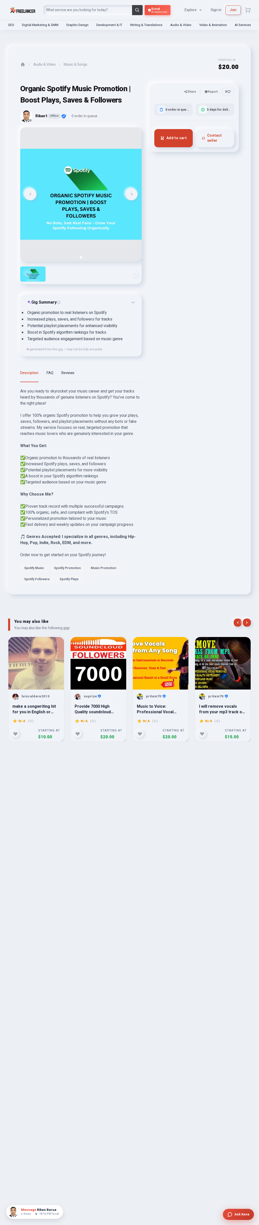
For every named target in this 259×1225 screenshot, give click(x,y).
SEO (11, 24)
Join (233, 10)
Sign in (216, 10)
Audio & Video (180, 24)
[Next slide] (131, 194)
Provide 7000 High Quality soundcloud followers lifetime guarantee (93, 709)
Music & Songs (75, 64)
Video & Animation (213, 24)
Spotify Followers (37, 579)
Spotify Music (34, 568)
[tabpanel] (81, 487)
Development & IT (109, 24)
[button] (33, 274)
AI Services (243, 24)
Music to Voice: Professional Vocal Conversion (155, 709)
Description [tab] (29, 373)
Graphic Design (77, 24)
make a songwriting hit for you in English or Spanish (34, 709)
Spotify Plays (69, 579)
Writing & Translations (146, 24)
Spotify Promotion (67, 568)
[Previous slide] (30, 194)
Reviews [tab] (67, 373)
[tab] (80, 257)
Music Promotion (103, 568)
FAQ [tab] (50, 373)
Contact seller (214, 138)
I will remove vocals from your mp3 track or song (221, 709)
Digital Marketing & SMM (40, 24)
